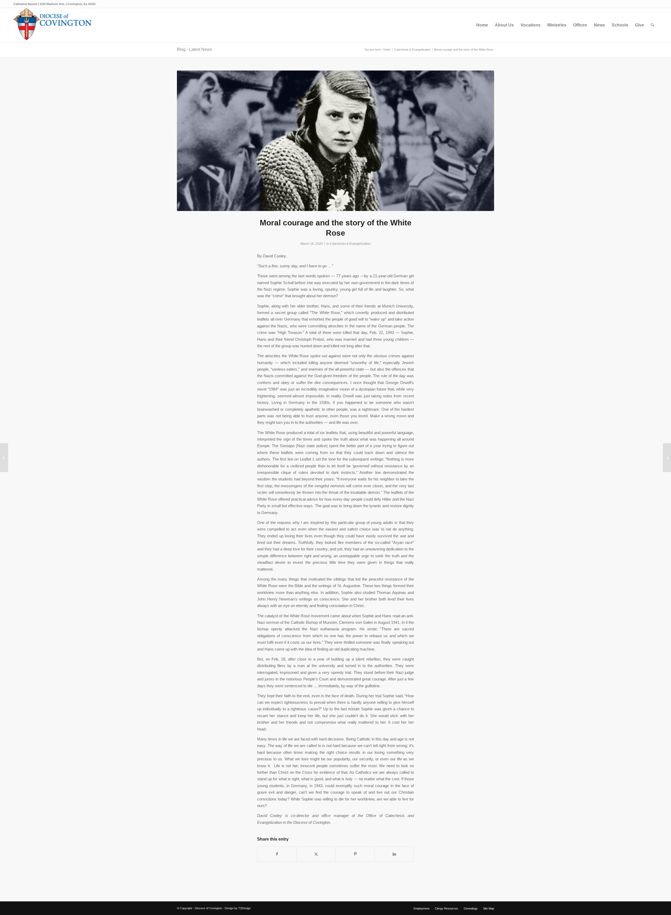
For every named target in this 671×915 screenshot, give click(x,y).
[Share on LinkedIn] (394, 854)
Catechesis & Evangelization (350, 244)
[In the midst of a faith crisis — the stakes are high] (4, 457)
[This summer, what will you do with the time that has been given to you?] (667, 457)
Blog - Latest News (194, 49)
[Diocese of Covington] (52, 25)
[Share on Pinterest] (355, 854)
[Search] (652, 25)
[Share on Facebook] (276, 854)
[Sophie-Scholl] (335, 141)
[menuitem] (482, 25)
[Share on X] (316, 854)
